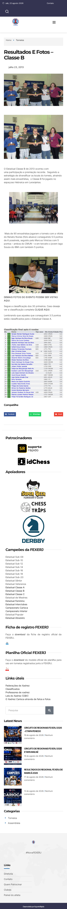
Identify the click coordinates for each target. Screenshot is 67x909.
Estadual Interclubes (16, 604)
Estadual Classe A (15, 587)
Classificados (13, 689)
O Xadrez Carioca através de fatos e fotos (28, 699)
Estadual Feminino (15, 601)
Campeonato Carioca (17, 607)
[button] (54, 22)
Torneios (20, 40)
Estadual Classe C (15, 594)
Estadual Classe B (15, 590)
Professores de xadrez (18, 692)
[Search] (49, 710)
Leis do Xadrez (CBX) (17, 695)
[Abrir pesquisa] (7, 11)
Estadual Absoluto (15, 617)
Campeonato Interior (16, 611)
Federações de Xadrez (18, 685)
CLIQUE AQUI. (42, 309)
